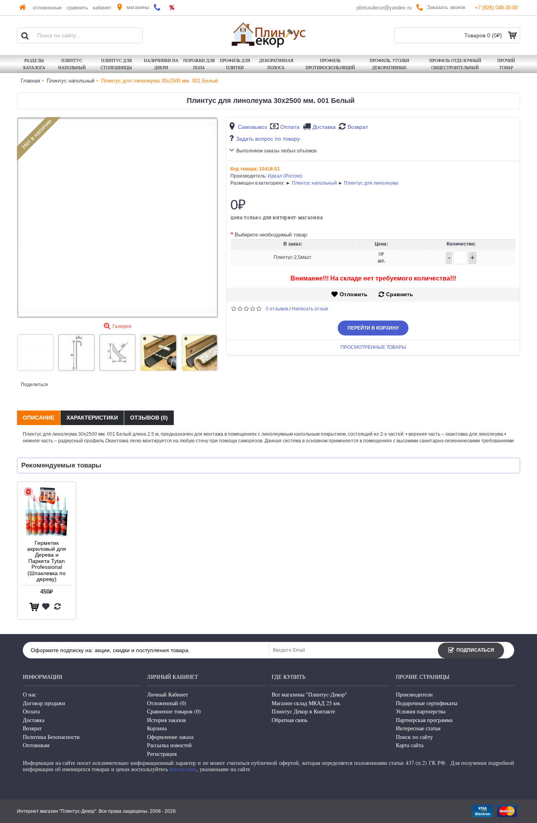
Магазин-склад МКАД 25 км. (306, 703)
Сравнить (399, 294)
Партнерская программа (424, 720)
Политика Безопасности (51, 737)
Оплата (290, 127)
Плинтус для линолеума (371, 183)
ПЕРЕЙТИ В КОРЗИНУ (373, 328)
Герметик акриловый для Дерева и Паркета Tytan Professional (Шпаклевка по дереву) (46, 561)
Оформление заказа (170, 737)
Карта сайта (409, 745)
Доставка (324, 127)
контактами (183, 769)
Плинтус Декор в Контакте (303, 711)
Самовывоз (252, 127)
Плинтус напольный (314, 183)
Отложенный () (166, 703)
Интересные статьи (418, 728)
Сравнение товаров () (174, 711)
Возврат (358, 127)
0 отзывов (277, 309)
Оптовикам (36, 745)
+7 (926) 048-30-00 (496, 8)
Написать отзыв (310, 309)
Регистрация (162, 753)
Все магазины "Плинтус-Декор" (309, 694)
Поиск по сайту (414, 737)
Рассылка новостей (169, 745)
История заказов (166, 720)
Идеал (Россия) (285, 176)
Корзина (157, 728)
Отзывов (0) (149, 417)
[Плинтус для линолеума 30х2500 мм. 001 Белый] (117, 217)
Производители (414, 694)
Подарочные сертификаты (426, 703)
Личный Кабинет (167, 694)
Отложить (354, 294)
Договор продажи (44, 703)
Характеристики (92, 417)
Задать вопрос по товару (268, 139)
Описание (38, 417)
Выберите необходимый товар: (271, 235)
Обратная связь (289, 720)
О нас (29, 694)
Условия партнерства (420, 711)
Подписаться (475, 650)
